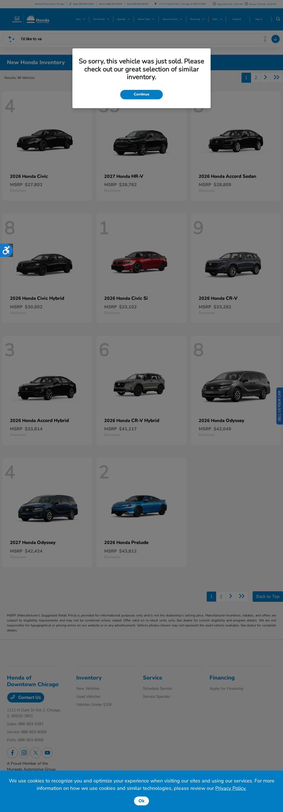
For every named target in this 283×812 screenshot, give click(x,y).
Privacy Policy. (230, 788)
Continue (141, 94)
